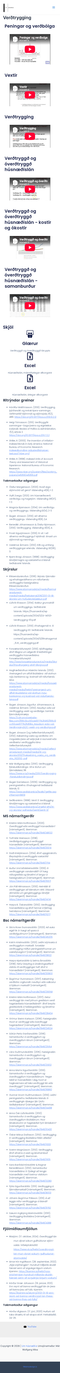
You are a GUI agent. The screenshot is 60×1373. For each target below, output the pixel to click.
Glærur (30, 344)
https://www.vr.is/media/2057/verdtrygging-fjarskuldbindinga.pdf (32, 775)
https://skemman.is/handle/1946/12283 (30, 1180)
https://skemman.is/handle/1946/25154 (30, 1046)
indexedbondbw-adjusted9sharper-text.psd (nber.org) (29, 452)
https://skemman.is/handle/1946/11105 (29, 1159)
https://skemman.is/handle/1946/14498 (30, 1107)
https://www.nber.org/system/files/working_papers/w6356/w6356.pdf (33, 473)
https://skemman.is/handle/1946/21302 (30, 1064)
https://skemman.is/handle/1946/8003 (30, 1192)
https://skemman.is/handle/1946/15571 (30, 881)
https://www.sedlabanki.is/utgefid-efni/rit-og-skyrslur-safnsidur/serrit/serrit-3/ (32, 808)
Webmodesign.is (30, 1366)
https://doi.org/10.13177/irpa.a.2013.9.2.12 (35, 417)
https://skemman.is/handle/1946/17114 (29, 862)
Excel (30, 366)
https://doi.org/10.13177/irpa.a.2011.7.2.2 (29, 435)
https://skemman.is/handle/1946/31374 (30, 847)
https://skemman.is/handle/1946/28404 (31, 1013)
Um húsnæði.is (29, 1346)
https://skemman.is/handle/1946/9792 (30, 1207)
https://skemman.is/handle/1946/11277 (29, 914)
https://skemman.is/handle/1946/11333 (30, 1144)
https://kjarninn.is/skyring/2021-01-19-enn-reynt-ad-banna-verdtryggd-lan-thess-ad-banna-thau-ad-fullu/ (31, 1296)
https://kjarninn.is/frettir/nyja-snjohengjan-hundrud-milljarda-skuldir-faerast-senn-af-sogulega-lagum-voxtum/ (33, 1274)
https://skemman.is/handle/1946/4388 (30, 1222)
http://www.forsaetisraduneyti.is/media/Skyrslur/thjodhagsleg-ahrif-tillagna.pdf (33, 663)
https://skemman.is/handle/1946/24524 (30, 1028)
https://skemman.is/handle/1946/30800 (31, 973)
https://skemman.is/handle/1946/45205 (31, 937)
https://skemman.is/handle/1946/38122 (30, 955)
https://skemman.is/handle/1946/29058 (31, 991)
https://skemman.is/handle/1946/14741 (30, 899)
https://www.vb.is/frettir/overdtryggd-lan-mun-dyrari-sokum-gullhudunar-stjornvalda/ (34, 1254)
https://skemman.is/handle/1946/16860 (30, 1089)
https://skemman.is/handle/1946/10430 (30, 1129)
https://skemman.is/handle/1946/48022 (30, 832)
